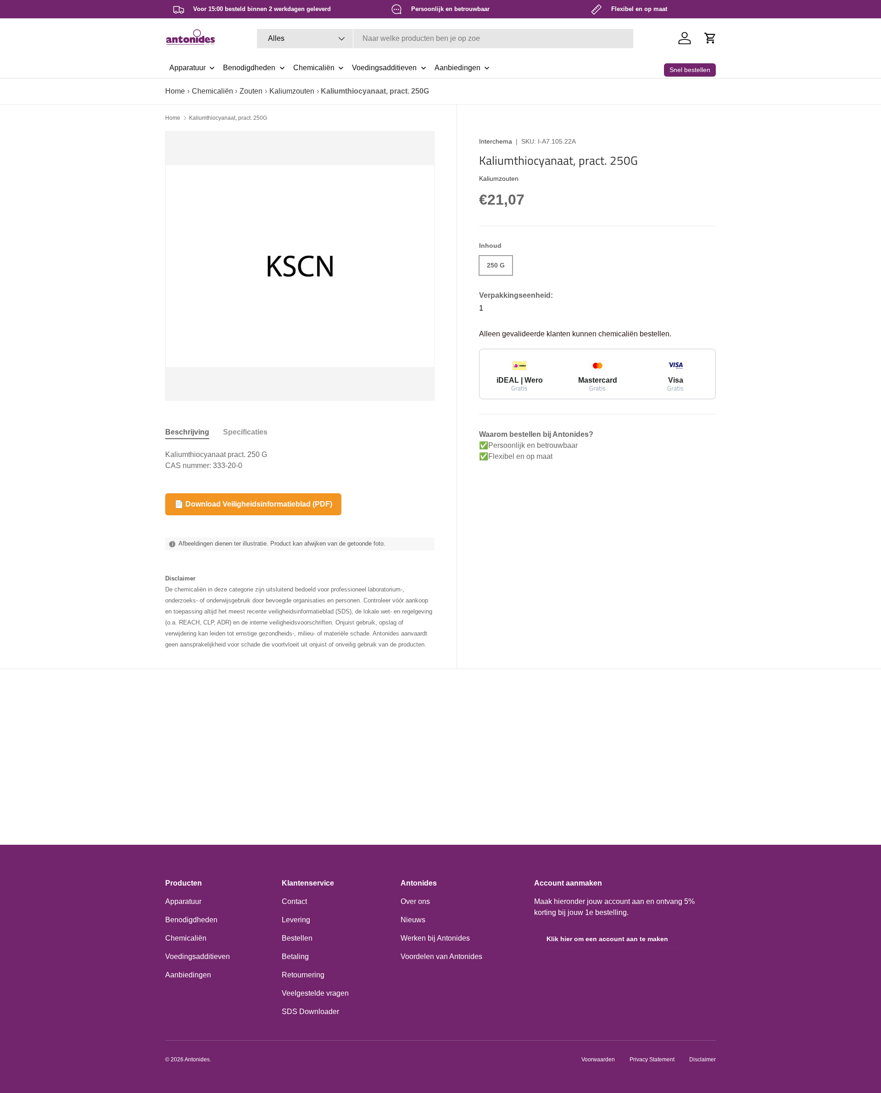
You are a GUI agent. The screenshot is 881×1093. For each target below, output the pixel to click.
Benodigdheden (191, 920)
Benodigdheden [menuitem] (249, 68)
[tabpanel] (300, 460)
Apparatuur (183, 901)
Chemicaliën (212, 91)
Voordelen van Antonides (441, 956)
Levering (296, 920)
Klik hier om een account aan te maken (607, 938)
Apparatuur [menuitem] (187, 68)
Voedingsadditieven (197, 956)
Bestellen (297, 938)
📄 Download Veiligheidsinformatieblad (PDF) (253, 504)
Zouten (251, 91)
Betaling (295, 956)
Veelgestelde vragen (315, 993)
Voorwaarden (598, 1059)
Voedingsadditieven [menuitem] (384, 68)
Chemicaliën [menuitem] (314, 68)
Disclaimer (702, 1059)
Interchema (495, 141)
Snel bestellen (689, 69)
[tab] (187, 432)
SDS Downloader (310, 1011)
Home (175, 91)
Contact (294, 901)
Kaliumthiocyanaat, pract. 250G (228, 118)
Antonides (197, 1059)
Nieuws (413, 920)
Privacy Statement (652, 1059)
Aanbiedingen (188, 975)
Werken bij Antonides (435, 938)
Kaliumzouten (291, 91)
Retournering (303, 975)
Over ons (415, 901)
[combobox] (445, 38)
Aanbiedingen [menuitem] (457, 68)
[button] (710, 38)
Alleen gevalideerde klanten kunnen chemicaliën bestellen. (575, 334)
